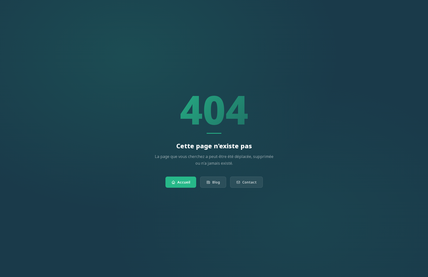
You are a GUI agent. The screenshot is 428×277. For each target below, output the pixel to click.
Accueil (183, 182)
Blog (216, 182)
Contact (249, 182)
